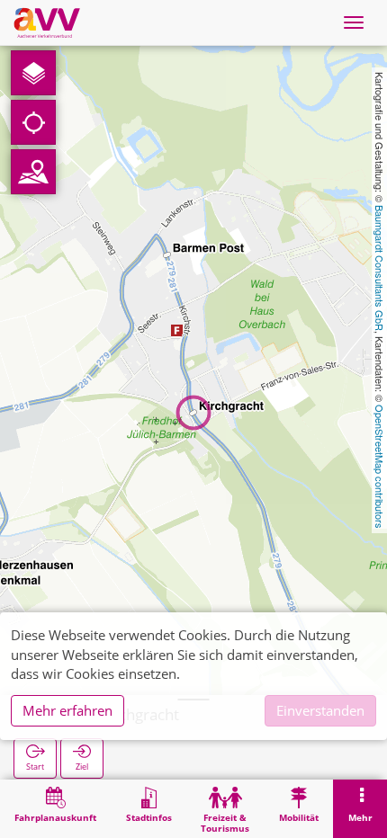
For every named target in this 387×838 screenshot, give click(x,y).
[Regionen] (33, 171)
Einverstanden (320, 710)
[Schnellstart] (33, 72)
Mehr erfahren (67, 710)
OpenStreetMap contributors (380, 467)
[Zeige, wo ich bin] (33, 122)
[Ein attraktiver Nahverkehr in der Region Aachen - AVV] (47, 22)
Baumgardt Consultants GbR (380, 268)
